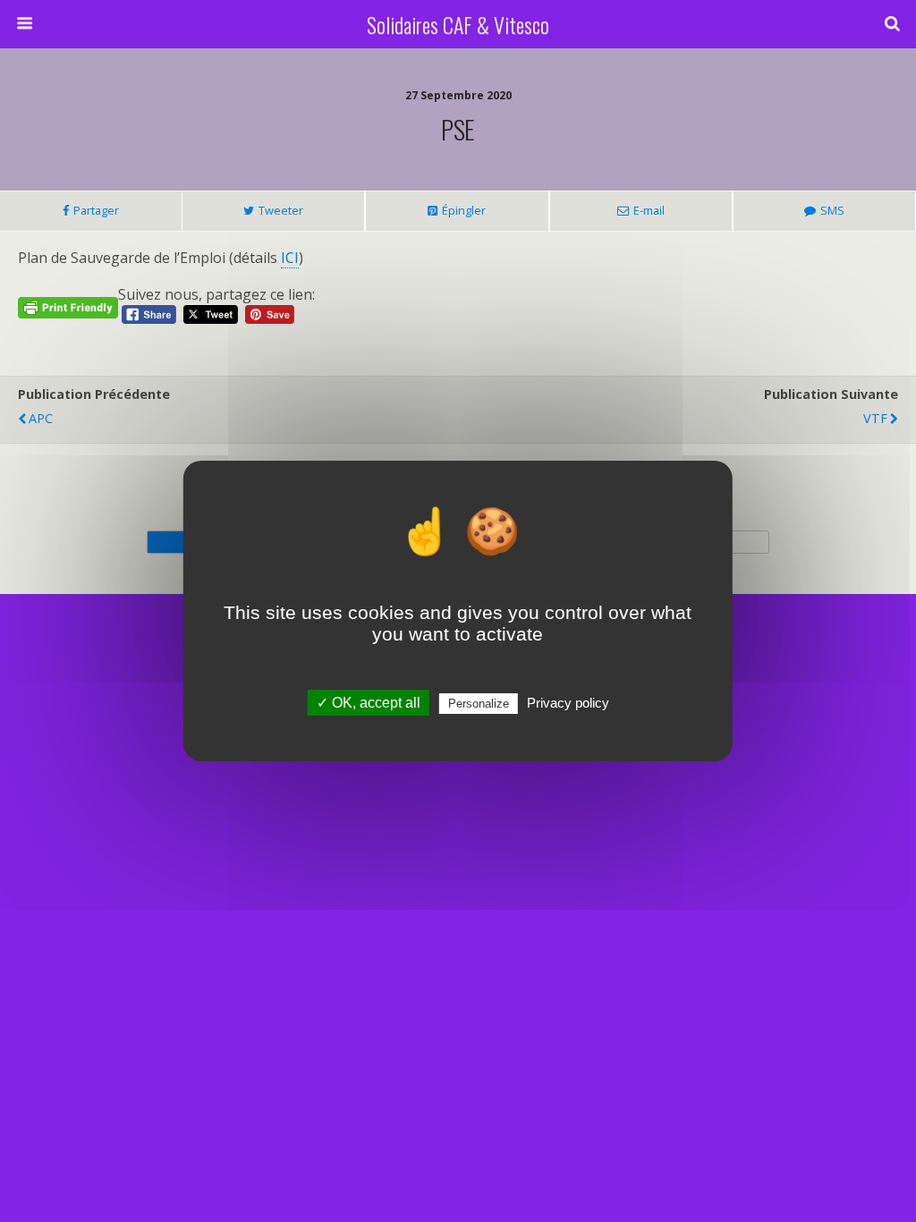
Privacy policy (568, 702)
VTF (875, 418)
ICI (290, 257)
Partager (96, 210)
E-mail (649, 210)
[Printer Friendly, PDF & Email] (68, 306)
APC (41, 418)
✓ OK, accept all (368, 702)
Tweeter (281, 210)
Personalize (478, 703)
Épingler (464, 210)
